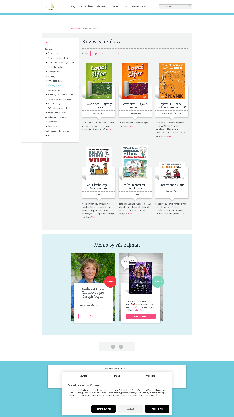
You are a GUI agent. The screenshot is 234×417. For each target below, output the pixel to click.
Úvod (71, 28)
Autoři (115, 6)
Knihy (75, 28)
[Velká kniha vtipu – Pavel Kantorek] (99, 162)
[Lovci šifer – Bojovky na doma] (135, 81)
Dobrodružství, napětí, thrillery (61, 62)
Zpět (48, 42)
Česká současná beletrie (58, 58)
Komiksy (51, 76)
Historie (51, 135)
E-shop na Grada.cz (139, 6)
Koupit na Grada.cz (140, 316)
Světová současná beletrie (59, 108)
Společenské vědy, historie (56, 130)
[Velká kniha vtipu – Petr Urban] (135, 162)
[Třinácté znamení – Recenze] (140, 277)
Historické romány (55, 67)
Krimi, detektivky (55, 80)
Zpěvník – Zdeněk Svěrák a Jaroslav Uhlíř (172, 105)
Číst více (93, 316)
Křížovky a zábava (55, 85)
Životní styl (52, 126)
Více (109, 129)
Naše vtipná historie (171, 185)
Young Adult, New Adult (58, 112)
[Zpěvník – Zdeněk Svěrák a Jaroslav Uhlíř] (172, 81)
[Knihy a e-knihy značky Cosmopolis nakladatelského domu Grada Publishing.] (50, 7)
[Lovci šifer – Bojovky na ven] (99, 81)
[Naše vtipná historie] (172, 162)
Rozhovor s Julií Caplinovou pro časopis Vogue (93, 292)
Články (72, 6)
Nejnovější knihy (86, 6)
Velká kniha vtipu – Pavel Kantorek (99, 186)
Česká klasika (53, 53)
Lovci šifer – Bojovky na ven (99, 105)
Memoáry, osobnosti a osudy (60, 94)
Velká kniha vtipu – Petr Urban (135, 186)
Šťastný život (53, 121)
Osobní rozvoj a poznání (55, 117)
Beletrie (81, 28)
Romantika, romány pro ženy (60, 99)
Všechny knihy (102, 6)
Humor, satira (53, 71)
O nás (124, 6)
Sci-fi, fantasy (54, 103)
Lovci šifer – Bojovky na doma (135, 105)
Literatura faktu (55, 90)
